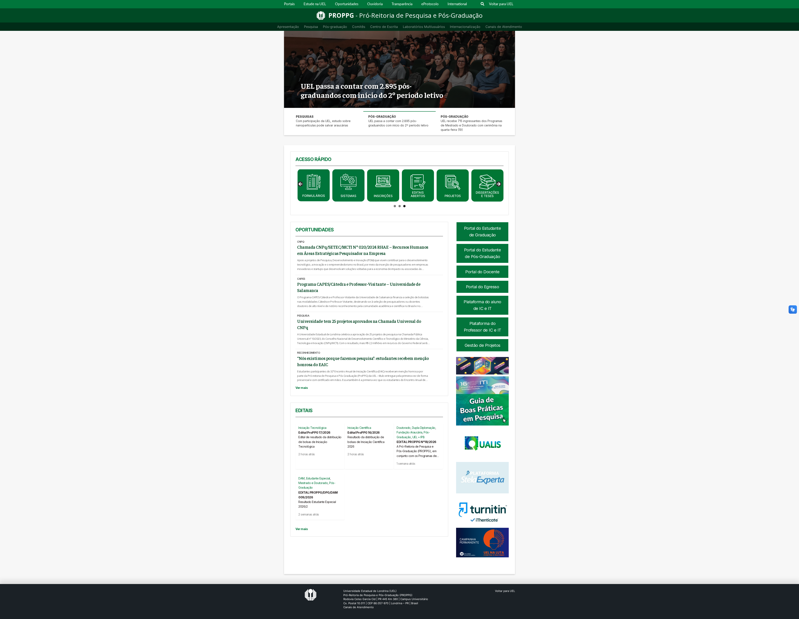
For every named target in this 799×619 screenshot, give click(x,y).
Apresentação (288, 27)
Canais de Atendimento (503, 27)
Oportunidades (346, 4)
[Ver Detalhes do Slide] (314, 185)
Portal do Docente (482, 271)
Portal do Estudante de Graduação (482, 231)
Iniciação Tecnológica (312, 427)
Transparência (402, 4)
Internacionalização (465, 27)
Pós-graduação (335, 27)
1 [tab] (395, 206)
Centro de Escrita (384, 27)
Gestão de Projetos (482, 345)
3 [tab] (404, 206)
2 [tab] (399, 206)
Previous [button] (301, 184)
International (457, 4)
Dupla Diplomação (423, 427)
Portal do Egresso (482, 286)
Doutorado (404, 427)
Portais (289, 4)
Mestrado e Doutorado (313, 483)
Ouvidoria (375, 4)
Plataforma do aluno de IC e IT (482, 305)
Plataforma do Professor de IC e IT (482, 327)
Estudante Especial (318, 478)
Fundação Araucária (409, 432)
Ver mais (301, 387)
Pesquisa (311, 27)
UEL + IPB (418, 437)
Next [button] (498, 184)
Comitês (358, 27)
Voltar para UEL (501, 4)
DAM (301, 478)
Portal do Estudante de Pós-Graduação (482, 253)
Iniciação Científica (359, 427)
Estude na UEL (315, 4)
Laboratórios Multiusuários (424, 27)
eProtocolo (430, 4)
